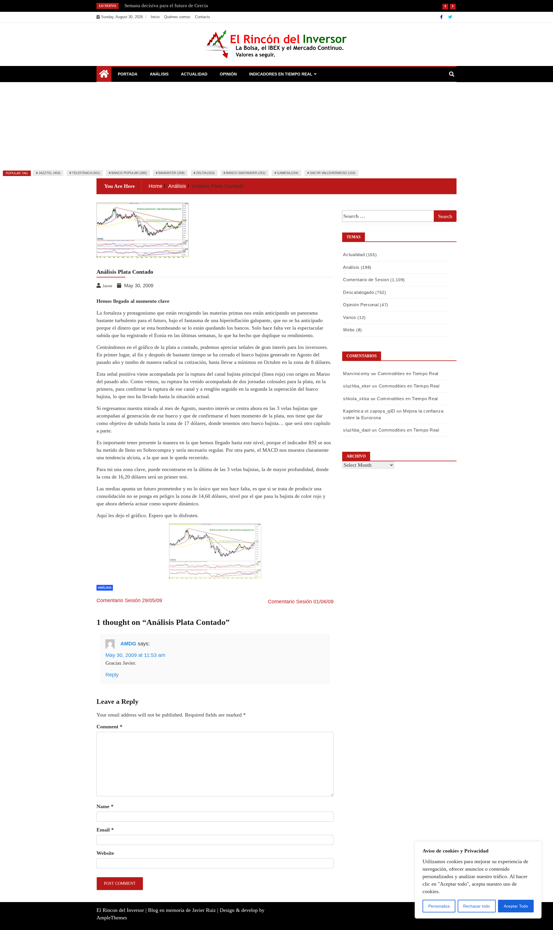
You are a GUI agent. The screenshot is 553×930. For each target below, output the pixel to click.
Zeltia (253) (205, 173)
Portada (127, 74)
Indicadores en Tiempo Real (281, 74)
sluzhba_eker (357, 385)
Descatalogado (358, 292)
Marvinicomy (356, 373)
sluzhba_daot (356, 430)
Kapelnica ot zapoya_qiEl (369, 411)
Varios (349, 317)
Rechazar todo (476, 906)
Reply (112, 675)
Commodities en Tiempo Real (408, 373)
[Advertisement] (276, 125)
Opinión (228, 74)
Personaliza (439, 906)
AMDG (128, 644)
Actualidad (194, 74)
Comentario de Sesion (366, 279)
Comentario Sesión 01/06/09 (301, 601)
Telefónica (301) (86, 173)
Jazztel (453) (49, 173)
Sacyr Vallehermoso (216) (332, 173)
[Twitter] (450, 17)
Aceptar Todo (516, 906)
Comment (109, 726)
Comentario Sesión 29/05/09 (129, 600)
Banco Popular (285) (129, 173)
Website (105, 853)
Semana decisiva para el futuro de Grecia (166, 5)
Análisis (159, 74)
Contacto (202, 17)
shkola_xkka (356, 398)
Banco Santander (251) (246, 173)
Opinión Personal (360, 304)
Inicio (155, 17)
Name (104, 806)
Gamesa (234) (287, 173)
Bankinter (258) (171, 173)
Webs (349, 329)
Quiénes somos (177, 17)
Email (105, 830)
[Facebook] (442, 17)
